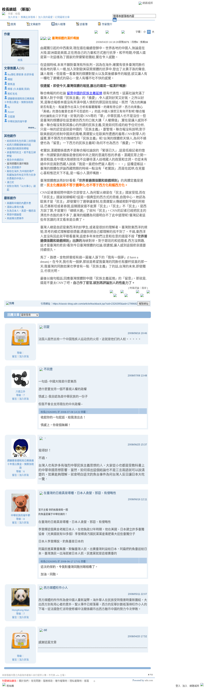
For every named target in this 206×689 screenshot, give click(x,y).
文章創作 (35, 24)
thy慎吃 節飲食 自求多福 (21, 74)
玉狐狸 (11, 116)
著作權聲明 (61, 681)
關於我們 (24, 681)
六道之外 (20, 391)
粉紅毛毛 (12, 93)
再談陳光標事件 (15, 218)
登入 (178, 686)
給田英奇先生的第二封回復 (21, 141)
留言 (14, 356)
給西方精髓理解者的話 (19, 144)
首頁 (13, 24)
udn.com (149, 680)
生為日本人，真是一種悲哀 (21, 210)
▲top (150, 674)
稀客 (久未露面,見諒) (19, 89)
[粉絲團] (4, 684)
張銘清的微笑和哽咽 (18, 148)
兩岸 (144, 288)
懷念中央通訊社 (15, 160)
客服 (86, 681)
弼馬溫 (11, 84)
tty (9, 107)
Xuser (11, 112)
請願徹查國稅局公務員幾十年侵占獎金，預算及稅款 (20, 464)
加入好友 (13, 17)
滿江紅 (10, 182)
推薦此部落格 (28, 17)
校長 (20, 60)
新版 (25, 9)
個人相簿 (60, 24)
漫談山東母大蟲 (15, 207)
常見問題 (36, 681)
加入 (184, 686)
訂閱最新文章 (62, 17)
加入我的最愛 (45, 17)
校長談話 (9, 9)
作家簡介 (107, 24)
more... (32, 127)
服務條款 (48, 681)
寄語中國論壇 (14, 214)
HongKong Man (20, 610)
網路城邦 (147, 2)
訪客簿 (84, 24)
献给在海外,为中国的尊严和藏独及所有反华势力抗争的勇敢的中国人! (21, 175)
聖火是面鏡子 (14, 167)
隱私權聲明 (76, 681)
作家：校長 (14, 13)
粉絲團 (10, 686)
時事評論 (134, 288)
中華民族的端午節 (17, 121)
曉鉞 (10, 79)
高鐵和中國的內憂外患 (19, 203)
